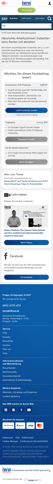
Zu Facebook (26, 277)
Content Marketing (11, 396)
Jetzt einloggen (26, 162)
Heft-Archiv (26, 18)
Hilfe (5, 333)
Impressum (8, 437)
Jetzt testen (26, 10)
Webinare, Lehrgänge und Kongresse (20, 392)
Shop (5, 353)
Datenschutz (28, 437)
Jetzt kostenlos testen (26, 110)
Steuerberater (9, 368)
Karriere (6, 345)
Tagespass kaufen (26, 139)
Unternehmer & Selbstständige (17, 380)
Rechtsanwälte (10, 372)
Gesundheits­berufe (11, 376)
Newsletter (8, 341)
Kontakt (6, 337)
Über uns (7, 349)
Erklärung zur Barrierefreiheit (34, 441)
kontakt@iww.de (11, 311)
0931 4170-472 (12, 305)
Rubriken (14, 18)
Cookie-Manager (10, 441)
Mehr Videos (26, 242)
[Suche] (48, 18)
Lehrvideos (39, 18)
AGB (17, 437)
